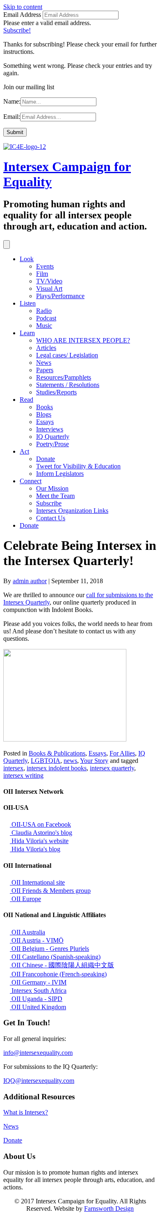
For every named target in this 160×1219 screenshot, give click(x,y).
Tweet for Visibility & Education (78, 466)
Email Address (22, 14)
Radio (44, 310)
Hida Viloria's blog (35, 849)
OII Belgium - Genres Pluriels (49, 948)
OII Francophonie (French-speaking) (58, 974)
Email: (11, 116)
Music (44, 325)
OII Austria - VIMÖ (37, 940)
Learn (27, 332)
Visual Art (49, 288)
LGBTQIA (45, 760)
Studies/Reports (56, 392)
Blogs (43, 414)
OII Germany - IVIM (38, 982)
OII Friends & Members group (50, 890)
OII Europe (25, 898)
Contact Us (50, 517)
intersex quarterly (112, 768)
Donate (45, 458)
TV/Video (49, 281)
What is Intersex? (25, 1112)
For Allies (122, 753)
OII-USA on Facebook (40, 824)
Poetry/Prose (52, 443)
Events (45, 266)
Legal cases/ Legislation (67, 355)
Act (24, 451)
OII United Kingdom (38, 1006)
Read (26, 399)
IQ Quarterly (52, 436)
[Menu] (6, 244)
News (43, 362)
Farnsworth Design (109, 1208)
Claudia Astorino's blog (41, 832)
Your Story (94, 760)
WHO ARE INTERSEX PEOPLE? (83, 340)
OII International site (37, 882)
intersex (13, 768)
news (70, 760)
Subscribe (49, 503)
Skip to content (22, 6)
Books (44, 406)
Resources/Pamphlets (63, 377)
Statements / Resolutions (67, 384)
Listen (28, 303)
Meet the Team (55, 495)
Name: (12, 101)
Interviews (49, 429)
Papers (44, 369)
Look (27, 258)
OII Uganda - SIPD (36, 998)
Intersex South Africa (38, 990)
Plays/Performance (60, 295)
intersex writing (23, 775)
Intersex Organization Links (72, 510)
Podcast (46, 318)
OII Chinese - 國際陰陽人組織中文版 (62, 965)
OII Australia (27, 932)
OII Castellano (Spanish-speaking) (55, 956)
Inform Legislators (60, 473)
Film (42, 273)
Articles (46, 347)
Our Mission (52, 488)
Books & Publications (57, 753)
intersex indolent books (57, 768)
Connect (30, 480)
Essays (45, 421)
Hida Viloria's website (39, 840)
